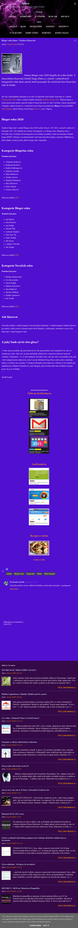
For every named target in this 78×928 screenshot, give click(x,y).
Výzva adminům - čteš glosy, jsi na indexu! (18, 864)
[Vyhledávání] (75, 4)
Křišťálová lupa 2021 (51, 100)
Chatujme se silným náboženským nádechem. (19, 742)
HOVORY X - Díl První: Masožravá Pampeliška (21, 888)
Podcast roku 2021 (9, 100)
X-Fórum (40, 16)
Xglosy (25, 3)
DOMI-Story (32, 33)
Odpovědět (14, 589)
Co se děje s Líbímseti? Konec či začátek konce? (20, 718)
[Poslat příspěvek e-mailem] (7, 570)
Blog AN (52, 16)
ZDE (17, 198)
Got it (46, 925)
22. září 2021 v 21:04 (31, 582)
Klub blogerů (7, 109)
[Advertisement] (39, 643)
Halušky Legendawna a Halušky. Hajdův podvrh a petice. (24, 694)
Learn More (35, 925)
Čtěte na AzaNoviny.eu (39, 393)
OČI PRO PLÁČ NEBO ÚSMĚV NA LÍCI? (19, 670)
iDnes (39, 574)
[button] (75, 40)
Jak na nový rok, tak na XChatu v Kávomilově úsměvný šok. (25, 790)
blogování (30, 574)
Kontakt (46, 33)
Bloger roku (19, 574)
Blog (23, 26)
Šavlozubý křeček (17, 582)
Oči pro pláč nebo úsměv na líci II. (15, 766)
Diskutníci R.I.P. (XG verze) (13, 814)
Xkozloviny (36, 26)
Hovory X (64, 26)
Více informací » (67, 688)
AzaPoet (50, 26)
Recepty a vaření (39, 535)
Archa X (65, 16)
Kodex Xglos (62, 33)
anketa (9, 574)
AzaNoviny (25, 16)
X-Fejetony (16, 33)
